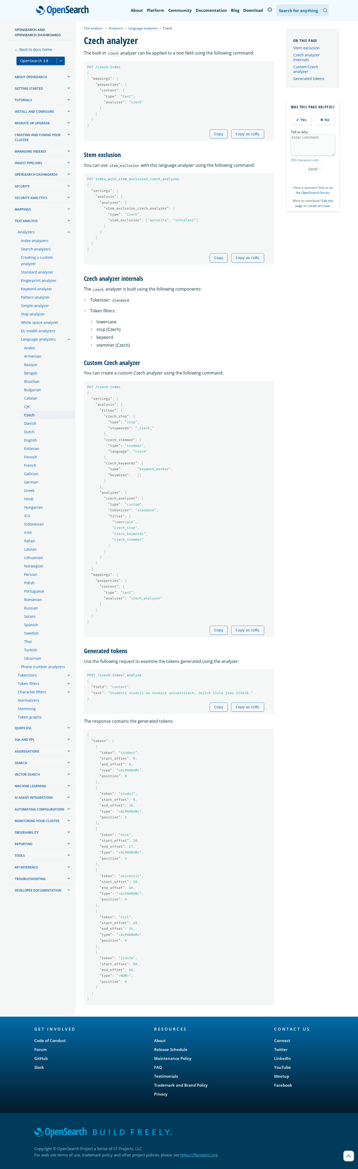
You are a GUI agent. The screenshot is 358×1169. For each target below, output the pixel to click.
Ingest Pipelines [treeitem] (28, 163)
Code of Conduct (50, 1040)
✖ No (325, 119)
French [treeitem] (30, 465)
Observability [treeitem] (27, 832)
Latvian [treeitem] (30, 549)
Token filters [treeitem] (28, 683)
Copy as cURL (248, 133)
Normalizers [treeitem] (28, 700)
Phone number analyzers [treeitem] (43, 666)
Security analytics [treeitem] (31, 198)
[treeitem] (68, 76)
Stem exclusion (306, 47)
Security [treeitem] (22, 186)
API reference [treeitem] (26, 867)
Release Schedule (170, 1049)
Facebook (283, 1085)
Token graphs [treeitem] (30, 717)
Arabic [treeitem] (29, 347)
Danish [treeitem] (30, 423)
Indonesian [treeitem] (34, 524)
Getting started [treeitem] (29, 88)
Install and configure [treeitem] (34, 111)
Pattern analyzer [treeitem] (35, 297)
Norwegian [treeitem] (33, 566)
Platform (155, 10)
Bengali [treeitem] (30, 373)
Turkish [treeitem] (30, 649)
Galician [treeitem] (31, 473)
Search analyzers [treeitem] (36, 248)
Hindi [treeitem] (29, 498)
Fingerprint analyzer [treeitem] (39, 280)
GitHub (41, 1058)
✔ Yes (301, 119)
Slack (39, 1067)
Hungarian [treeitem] (33, 507)
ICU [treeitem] (27, 515)
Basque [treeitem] (30, 364)
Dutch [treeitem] (29, 431)
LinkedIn (282, 1058)
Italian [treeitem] (29, 540)
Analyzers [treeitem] (26, 231)
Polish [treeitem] (29, 582)
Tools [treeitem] (20, 855)
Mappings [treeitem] (23, 209)
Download (253, 10)
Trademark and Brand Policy (181, 1085)
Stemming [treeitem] (27, 708)
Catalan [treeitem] (30, 398)
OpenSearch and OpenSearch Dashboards (38, 32)
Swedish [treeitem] (31, 633)
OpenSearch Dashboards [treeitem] (36, 174)
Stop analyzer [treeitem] (33, 314)
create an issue (318, 205)
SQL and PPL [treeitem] (25, 739)
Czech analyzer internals (306, 57)
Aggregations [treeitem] (27, 751)
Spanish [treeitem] (31, 624)
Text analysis (93, 28)
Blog (235, 10)
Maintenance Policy (172, 1058)
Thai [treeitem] (28, 641)
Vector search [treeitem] (27, 774)
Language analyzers (143, 28)
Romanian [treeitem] (33, 599)
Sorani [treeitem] (29, 616)
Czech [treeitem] (29, 414)
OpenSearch (63, 11)
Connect (282, 1040)
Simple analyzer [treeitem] (35, 305)
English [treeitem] (30, 440)
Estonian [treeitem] (31, 448)
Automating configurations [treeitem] (39, 809)
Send (312, 169)
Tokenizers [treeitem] (27, 675)
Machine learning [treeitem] (30, 786)
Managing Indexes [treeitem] (30, 151)
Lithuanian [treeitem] (33, 557)
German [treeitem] (31, 482)
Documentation (211, 10)
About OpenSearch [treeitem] (31, 77)
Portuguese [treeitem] (34, 591)
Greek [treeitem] (29, 490)
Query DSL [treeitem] (23, 728)
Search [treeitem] (21, 763)
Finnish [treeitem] (30, 456)
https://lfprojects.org (199, 1154)
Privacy (160, 1094)
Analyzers (116, 28)
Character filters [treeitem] (32, 691)
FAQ (158, 1067)
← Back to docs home (33, 49)
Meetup (281, 1076)
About (137, 10)
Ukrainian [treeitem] (32, 658)
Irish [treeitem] (28, 532)
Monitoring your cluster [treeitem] (37, 821)
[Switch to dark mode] (269, 9)
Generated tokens (308, 78)
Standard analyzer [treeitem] (37, 272)
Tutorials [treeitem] (23, 100)
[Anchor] (124, 154)
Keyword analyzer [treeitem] (36, 288)
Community (180, 10)
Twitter (281, 1049)
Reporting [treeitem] (23, 844)
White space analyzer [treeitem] (39, 322)
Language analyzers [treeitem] (38, 339)
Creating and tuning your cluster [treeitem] (38, 137)
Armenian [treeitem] (32, 356)
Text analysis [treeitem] (26, 221)
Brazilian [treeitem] (32, 381)
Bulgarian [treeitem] (32, 389)
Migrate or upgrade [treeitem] (32, 123)
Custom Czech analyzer (305, 69)
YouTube (282, 1067)
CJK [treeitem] (27, 406)
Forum (40, 1049)
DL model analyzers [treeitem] (38, 330)
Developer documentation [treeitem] (38, 890)
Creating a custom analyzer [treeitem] (37, 260)
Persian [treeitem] (30, 574)
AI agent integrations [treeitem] (34, 797)
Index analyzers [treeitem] (34, 240)
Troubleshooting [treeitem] (30, 879)
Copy (218, 133)
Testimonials (166, 1076)
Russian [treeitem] (31, 607)
